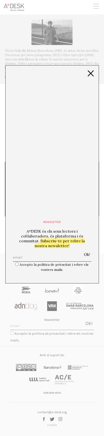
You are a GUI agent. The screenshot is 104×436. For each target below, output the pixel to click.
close (91, 73)
